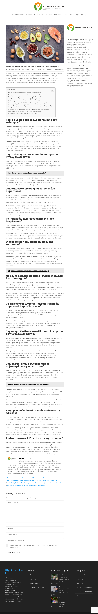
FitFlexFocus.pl (25, 69)
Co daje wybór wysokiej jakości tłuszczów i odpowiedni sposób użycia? (31, 105)
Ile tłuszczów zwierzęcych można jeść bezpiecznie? (25, 99)
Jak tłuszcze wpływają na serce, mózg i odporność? (25, 97)
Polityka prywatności (38, 587)
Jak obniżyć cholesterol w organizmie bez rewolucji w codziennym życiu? (34, 483)
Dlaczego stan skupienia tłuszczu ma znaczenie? (25, 101)
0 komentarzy (58, 69)
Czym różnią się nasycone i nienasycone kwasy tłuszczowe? (28, 95)
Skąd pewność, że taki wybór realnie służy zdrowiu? (26, 111)
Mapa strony (35, 583)
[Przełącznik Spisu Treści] (51, 90)
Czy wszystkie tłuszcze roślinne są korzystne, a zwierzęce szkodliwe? (31, 107)
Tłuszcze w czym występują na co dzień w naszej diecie (27, 478)
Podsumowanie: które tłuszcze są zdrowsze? (23, 113)
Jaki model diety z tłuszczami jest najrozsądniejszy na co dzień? (29, 109)
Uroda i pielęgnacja (71, 14)
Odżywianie (30, 14)
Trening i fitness (18, 14)
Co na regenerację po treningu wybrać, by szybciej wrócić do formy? (32, 480)
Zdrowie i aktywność (54, 14)
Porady (83, 14)
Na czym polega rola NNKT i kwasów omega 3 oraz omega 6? (28, 103)
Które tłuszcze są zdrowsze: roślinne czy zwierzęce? (25, 93)
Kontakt (33, 579)
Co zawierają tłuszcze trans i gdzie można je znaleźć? (26, 485)
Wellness (40, 14)
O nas (32, 575)
